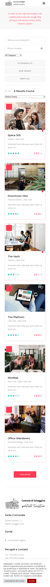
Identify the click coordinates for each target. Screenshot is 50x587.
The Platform (16, 317)
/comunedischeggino (16, 540)
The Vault (14, 256)
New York (20, 139)
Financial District (15, 199)
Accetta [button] (32, 581)
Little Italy (12, 321)
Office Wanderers (19, 438)
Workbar (13, 377)
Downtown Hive (18, 196)
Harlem (11, 139)
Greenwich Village (15, 442)
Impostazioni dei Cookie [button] (14, 581)
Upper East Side (24, 381)
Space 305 (14, 135)
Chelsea (11, 260)
